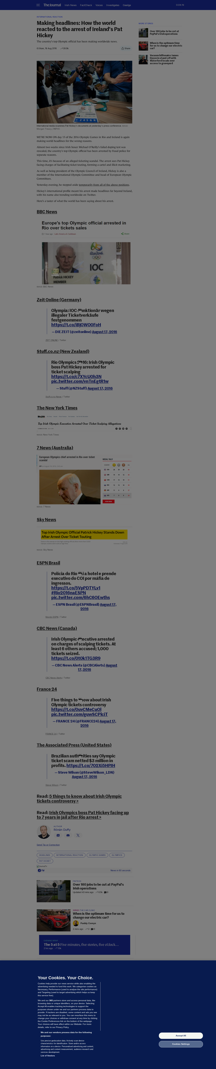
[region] (108, 1014)
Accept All (181, 1035)
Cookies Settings (181, 1044)
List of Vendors (48, 1056)
